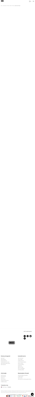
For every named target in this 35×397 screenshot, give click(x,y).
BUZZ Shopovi (3, 379)
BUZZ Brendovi (3, 376)
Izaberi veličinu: (20, 20)
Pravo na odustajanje (21, 368)
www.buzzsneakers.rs (12, 394)
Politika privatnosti (21, 360)
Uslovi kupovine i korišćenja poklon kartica (24, 379)
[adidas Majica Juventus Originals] (17, 184)
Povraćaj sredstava (21, 364)
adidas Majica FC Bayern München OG (17, 238)
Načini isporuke (3, 364)
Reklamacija (20, 365)
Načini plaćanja (3, 359)
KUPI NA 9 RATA (17, 5)
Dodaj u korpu (24, 27)
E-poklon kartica (20, 376)
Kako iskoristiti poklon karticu (5, 363)
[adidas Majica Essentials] (15, 160)
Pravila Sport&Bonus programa (23, 375)
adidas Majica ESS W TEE (17, 162)
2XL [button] (31, 24)
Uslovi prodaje (20, 359)
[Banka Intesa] (19, 395)
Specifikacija (21, 50)
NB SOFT (20, 394)
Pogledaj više (17, 4)
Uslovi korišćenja (20, 358)
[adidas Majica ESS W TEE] (17, 139)
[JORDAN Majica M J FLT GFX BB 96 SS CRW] (17, 101)
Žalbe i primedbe (20, 367)
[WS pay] (14, 395)
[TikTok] (25, 338)
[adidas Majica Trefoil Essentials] (15, 156)
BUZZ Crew (3, 377)
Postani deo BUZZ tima (4, 380)
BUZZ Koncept (3, 375)
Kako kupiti (2, 358)
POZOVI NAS (17, 8)
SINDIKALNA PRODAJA (17, 10)
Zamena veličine (20, 363)
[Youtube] (30, 336)
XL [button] (19, 24)
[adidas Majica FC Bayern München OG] (17, 222)
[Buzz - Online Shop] (2, 1)
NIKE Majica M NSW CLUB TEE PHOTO (17, 279)
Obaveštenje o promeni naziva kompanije (17, 3)
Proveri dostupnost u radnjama (25, 53)
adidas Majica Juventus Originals (17, 200)
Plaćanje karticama (4, 360)
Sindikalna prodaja (4, 381)
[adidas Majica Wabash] (19, 33)
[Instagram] (28, 336)
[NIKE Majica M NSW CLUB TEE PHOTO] (17, 260)
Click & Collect (20, 377)
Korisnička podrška (21, 369)
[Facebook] (25, 336)
